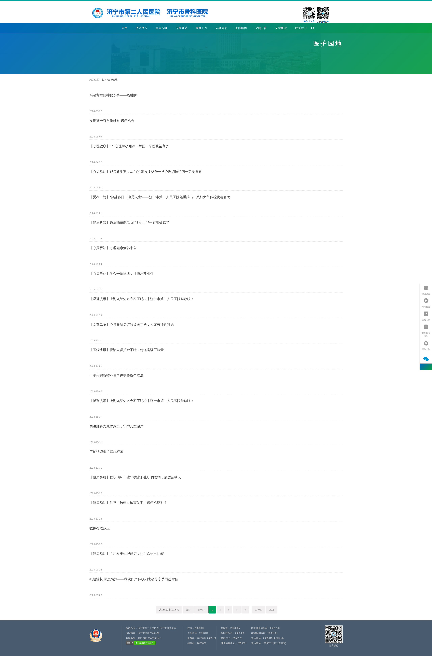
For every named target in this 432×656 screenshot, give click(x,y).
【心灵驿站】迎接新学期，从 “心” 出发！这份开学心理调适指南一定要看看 (145, 171)
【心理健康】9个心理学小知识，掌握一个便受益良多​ (129, 146)
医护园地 (112, 79)
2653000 (199, 628)
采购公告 (261, 28)
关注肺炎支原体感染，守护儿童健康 (116, 426)
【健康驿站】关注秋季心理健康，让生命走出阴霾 (126, 553)
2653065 (235, 628)
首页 (124, 28)
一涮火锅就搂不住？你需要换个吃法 (116, 375)
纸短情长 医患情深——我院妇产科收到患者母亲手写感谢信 (133, 579)
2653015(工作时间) (273, 638)
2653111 (203, 633)
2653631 (242, 643)
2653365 (240, 633)
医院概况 (141, 28)
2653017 (201, 638)
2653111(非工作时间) (274, 643)
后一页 (258, 609)
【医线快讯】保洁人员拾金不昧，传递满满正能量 (126, 350)
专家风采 (181, 28)
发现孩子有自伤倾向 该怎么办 (111, 120)
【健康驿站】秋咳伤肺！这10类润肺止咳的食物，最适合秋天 (135, 477)
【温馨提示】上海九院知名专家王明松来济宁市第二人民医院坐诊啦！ (141, 299)
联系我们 (301, 28)
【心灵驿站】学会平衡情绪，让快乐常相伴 (121, 273)
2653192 (212, 638)
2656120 (237, 638)
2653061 (201, 643)
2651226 (275, 628)
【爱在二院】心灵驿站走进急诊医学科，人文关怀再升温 (131, 324)
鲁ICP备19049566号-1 (150, 638)
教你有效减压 (99, 528)
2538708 (272, 633)
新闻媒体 (241, 28)
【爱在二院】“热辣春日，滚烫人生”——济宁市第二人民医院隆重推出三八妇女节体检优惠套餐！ (161, 197)
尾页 (271, 609)
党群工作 (201, 28)
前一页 (201, 609)
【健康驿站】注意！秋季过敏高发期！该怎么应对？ (128, 503)
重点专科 (161, 28)
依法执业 (281, 28)
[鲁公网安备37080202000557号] (95, 633)
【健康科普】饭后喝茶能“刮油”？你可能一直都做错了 (129, 222)
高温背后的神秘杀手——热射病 (113, 95)
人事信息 (221, 28)
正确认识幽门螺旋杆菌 (106, 452)
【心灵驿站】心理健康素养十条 (113, 248)
